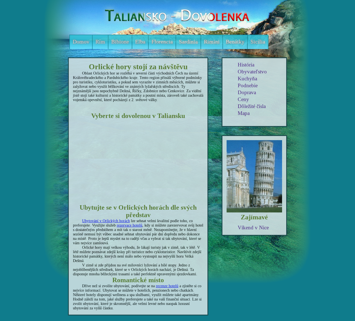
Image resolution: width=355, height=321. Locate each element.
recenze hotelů (167, 286)
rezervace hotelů (129, 225)
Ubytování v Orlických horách (106, 221)
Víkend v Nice (253, 227)
